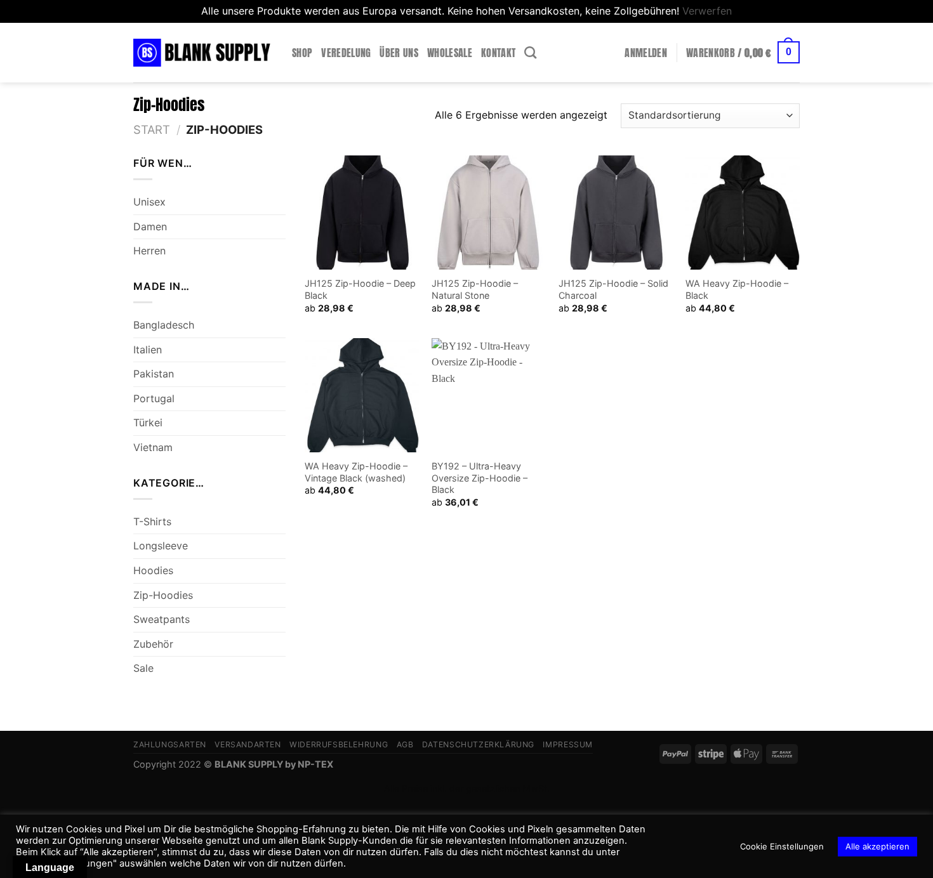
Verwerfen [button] (707, 10)
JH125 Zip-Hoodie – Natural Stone (475, 289)
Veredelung (346, 52)
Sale (143, 668)
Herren (149, 250)
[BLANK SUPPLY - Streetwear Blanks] (203, 52)
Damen (150, 226)
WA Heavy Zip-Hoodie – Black (736, 289)
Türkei (147, 422)
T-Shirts (152, 521)
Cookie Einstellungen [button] (782, 846)
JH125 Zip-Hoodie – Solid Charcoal (613, 289)
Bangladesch (163, 324)
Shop (302, 52)
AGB (405, 744)
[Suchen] (530, 52)
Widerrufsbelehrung (338, 744)
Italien (147, 349)
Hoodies (153, 570)
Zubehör (153, 644)
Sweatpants (161, 619)
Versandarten (248, 744)
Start (151, 129)
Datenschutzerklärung (478, 744)
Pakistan (153, 373)
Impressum (568, 744)
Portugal (154, 398)
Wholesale (449, 52)
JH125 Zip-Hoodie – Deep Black (360, 289)
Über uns (399, 52)
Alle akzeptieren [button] (877, 846)
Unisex (149, 201)
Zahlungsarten (169, 744)
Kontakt (498, 52)
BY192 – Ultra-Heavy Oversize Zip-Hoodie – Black (479, 478)
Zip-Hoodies (163, 594)
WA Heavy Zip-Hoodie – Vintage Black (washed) (356, 472)
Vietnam (153, 447)
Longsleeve (160, 545)
